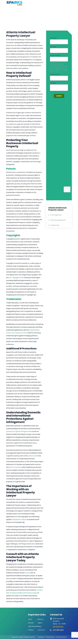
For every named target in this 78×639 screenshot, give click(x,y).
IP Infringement (56, 215)
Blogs (39, 626)
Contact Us (41, 630)
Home (30, 619)
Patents (11, 168)
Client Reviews (32, 626)
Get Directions (58, 627)
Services (30, 623)
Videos (40, 623)
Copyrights (13, 235)
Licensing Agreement (58, 220)
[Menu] (75, 3)
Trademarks (13, 299)
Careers (30, 630)
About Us (40, 619)
